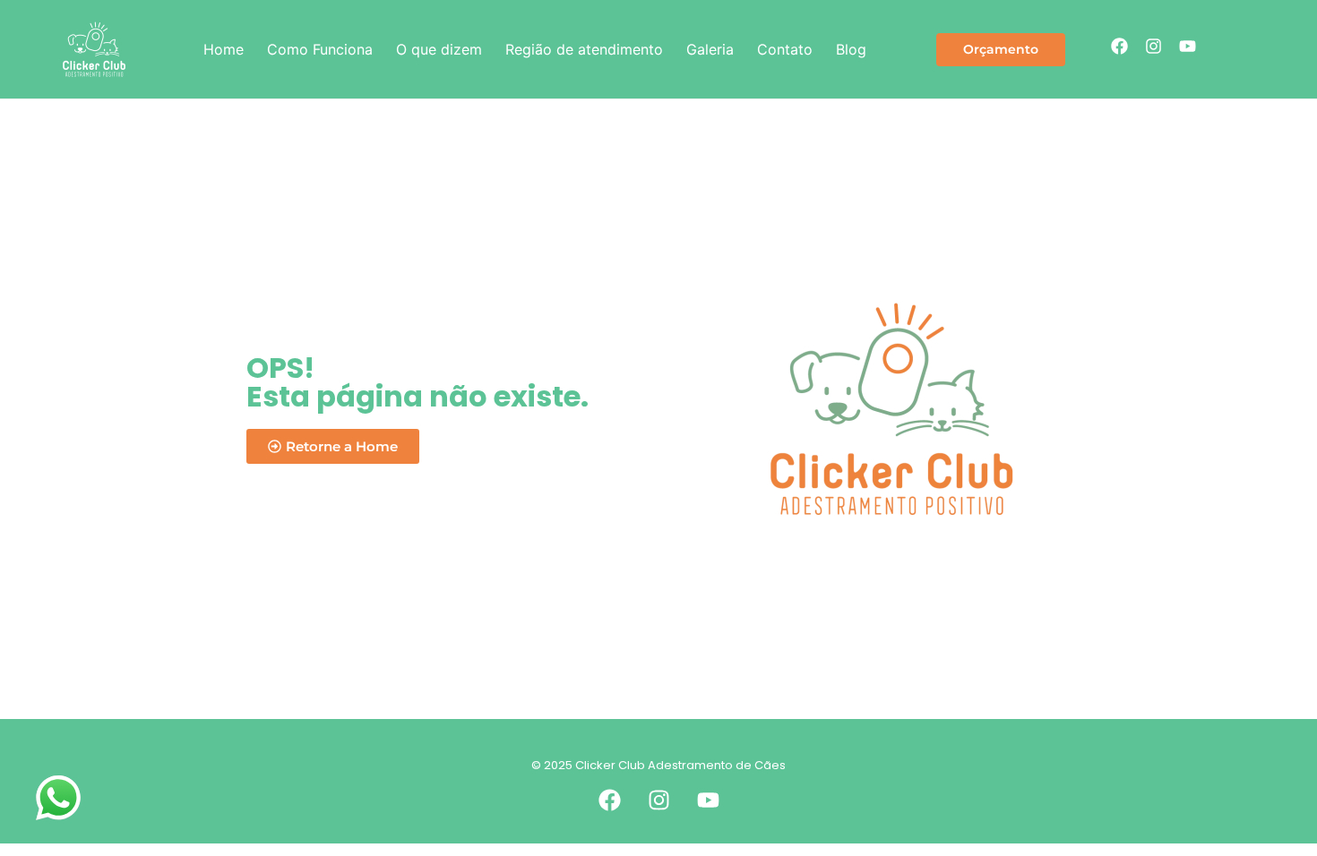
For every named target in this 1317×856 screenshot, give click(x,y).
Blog (851, 49)
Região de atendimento (584, 49)
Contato (785, 49)
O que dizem (439, 49)
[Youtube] (1187, 46)
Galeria (710, 49)
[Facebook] (1119, 46)
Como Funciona (320, 49)
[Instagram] (1153, 46)
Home (223, 49)
